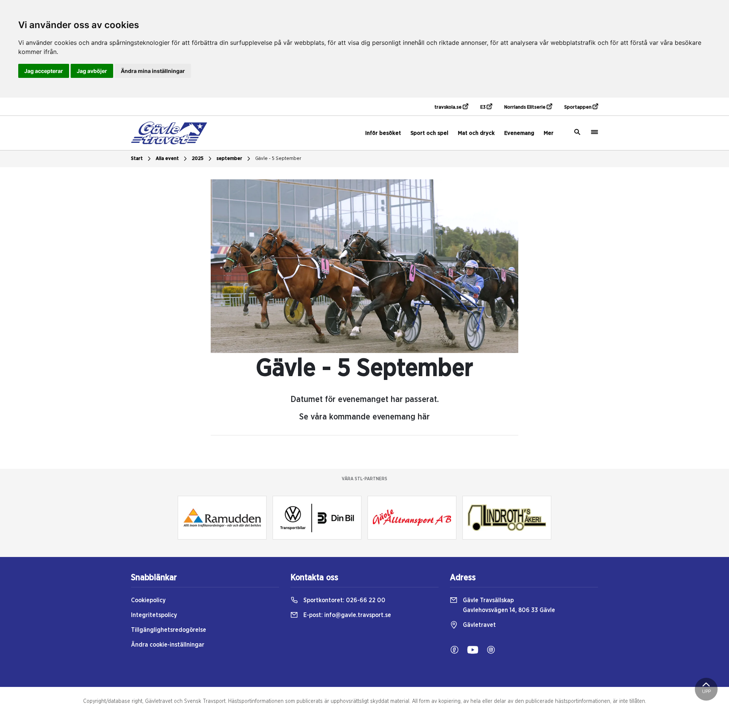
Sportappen (578, 107)
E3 (483, 107)
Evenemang (519, 133)
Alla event (167, 158)
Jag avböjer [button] (92, 71)
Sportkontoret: (343, 600)
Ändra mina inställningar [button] (153, 71)
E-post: (346, 615)
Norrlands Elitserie (525, 107)
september (229, 158)
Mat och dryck (476, 133)
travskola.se (448, 107)
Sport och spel (429, 133)
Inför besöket (383, 133)
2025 (198, 158)
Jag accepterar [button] (43, 71)
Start (137, 158)
